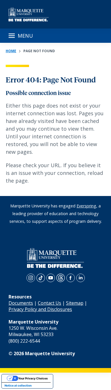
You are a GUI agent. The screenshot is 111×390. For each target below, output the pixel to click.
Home (11, 51)
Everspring (86, 206)
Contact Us (49, 303)
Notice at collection (18, 385)
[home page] (29, 14)
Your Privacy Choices (33, 378)
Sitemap (74, 303)
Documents (21, 303)
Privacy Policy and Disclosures (40, 309)
